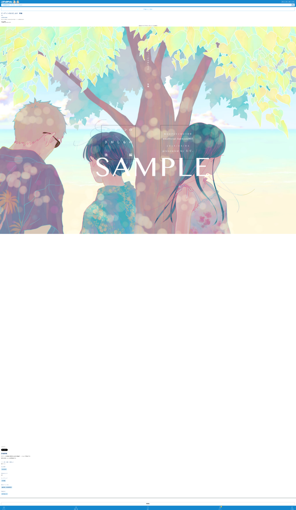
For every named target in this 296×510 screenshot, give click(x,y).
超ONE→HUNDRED (6, 487)
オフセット (4, 494)
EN (283, 1)
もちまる (4, 469)
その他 (3, 480)
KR (289, 1)
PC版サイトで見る (148, 9)
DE (293, 1)
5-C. (2, 15)
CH (286, 1)
